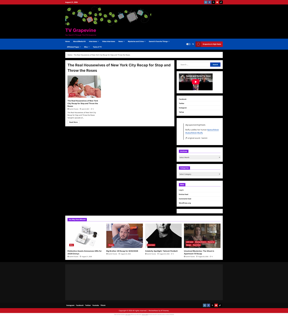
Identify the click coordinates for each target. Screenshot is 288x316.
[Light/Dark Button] (188, 44)
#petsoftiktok (213, 129)
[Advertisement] (135, 282)
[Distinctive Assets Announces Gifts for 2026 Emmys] (86, 236)
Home (67, 41)
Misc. (71, 245)
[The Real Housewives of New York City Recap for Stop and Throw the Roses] (84, 86)
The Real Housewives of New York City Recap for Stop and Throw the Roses (83, 103)
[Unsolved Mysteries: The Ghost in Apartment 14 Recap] (202, 236)
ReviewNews (153, 310)
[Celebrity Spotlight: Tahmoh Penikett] (163, 236)
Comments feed (185, 199)
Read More (74, 122)
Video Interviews (108, 41)
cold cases (189, 242)
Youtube (95, 305)
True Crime (196, 245)
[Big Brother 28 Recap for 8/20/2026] (124, 236)
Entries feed (183, 194)
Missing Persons (200, 242)
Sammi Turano (73, 109)
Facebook (182, 99)
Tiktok (103, 305)
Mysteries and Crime (136, 41)
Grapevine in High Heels (212, 44)
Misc (86, 47)
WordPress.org (185, 203)
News (120, 41)
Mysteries (211, 242)
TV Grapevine (80, 30)
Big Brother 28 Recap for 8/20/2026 (122, 251)
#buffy (200, 132)
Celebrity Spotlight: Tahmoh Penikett (161, 251)
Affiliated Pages (73, 47)
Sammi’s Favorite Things (158, 41)
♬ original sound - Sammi (196, 138)
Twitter (181, 103)
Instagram (183, 108)
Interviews (93, 41)
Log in (181, 190)
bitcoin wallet (145, 314)
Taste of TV (97, 47)
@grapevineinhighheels (195, 125)
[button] (193, 44)
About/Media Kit (79, 41)
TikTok (181, 112)
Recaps (72, 95)
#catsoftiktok (191, 132)
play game (127, 314)
